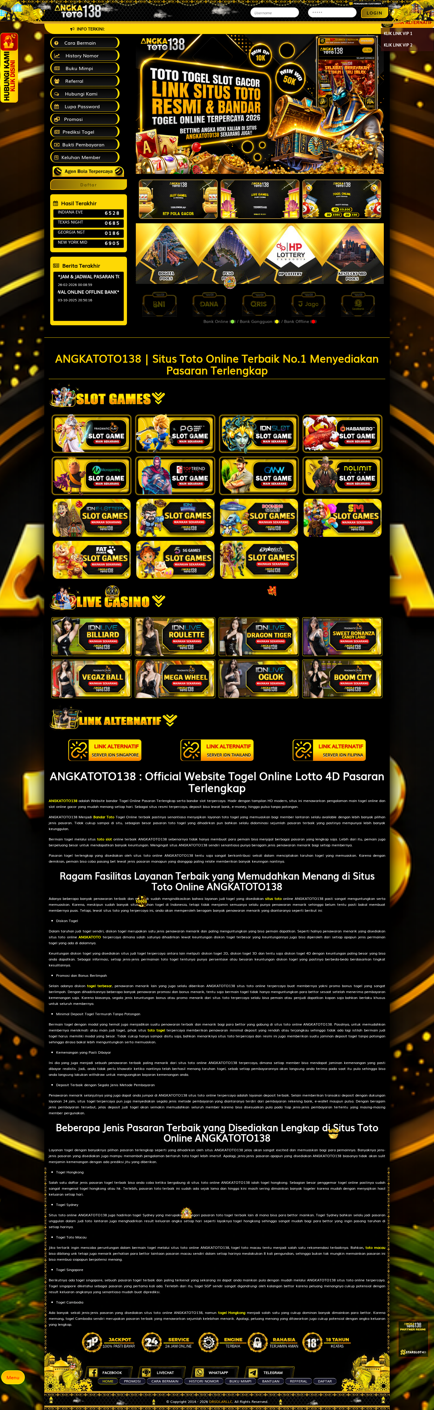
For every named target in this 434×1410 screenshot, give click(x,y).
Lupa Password (81, 106)
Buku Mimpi (78, 68)
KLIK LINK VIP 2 (398, 45)
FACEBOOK (112, 1372)
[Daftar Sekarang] (413, 1339)
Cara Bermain (78, 42)
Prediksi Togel (78, 131)
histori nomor (204, 1381)
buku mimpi (240, 1381)
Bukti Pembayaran (83, 144)
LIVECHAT (165, 1372)
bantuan (270, 1381)
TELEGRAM (273, 1372)
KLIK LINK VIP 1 (398, 33)
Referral (72, 80)
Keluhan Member (80, 157)
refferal (298, 1381)
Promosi (73, 118)
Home (107, 1381)
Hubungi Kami (79, 93)
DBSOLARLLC (220, 1401)
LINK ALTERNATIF (115, 750)
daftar (325, 1381)
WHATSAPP (218, 1372)
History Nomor (81, 55)
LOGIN (375, 13)
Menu (12, 1377)
